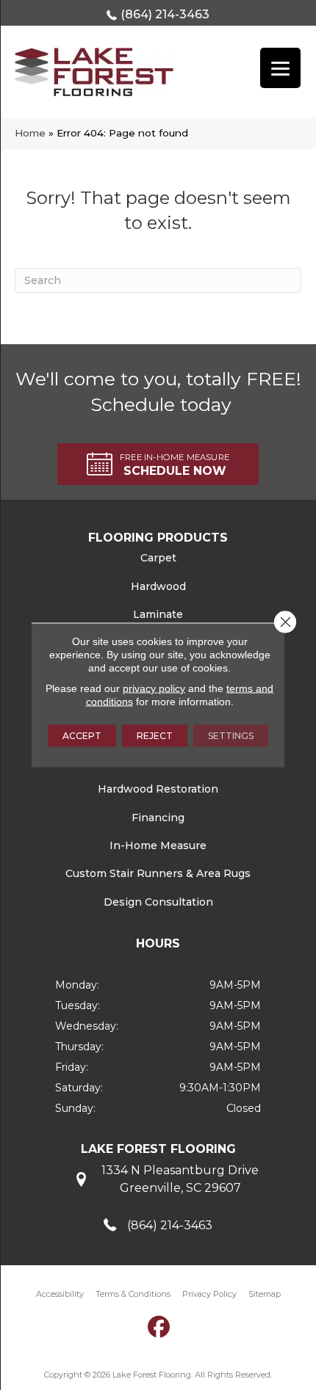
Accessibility (60, 1294)
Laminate (158, 614)
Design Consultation (158, 902)
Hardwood (158, 586)
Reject (155, 735)
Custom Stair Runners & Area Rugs (158, 873)
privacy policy (154, 688)
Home (30, 133)
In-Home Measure (158, 845)
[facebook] (159, 1326)
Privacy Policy (209, 1294)
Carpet (158, 557)
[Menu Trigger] (280, 68)
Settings (231, 735)
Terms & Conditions (133, 1294)
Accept (81, 735)
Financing (158, 817)
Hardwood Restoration (158, 789)
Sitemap (264, 1294)
